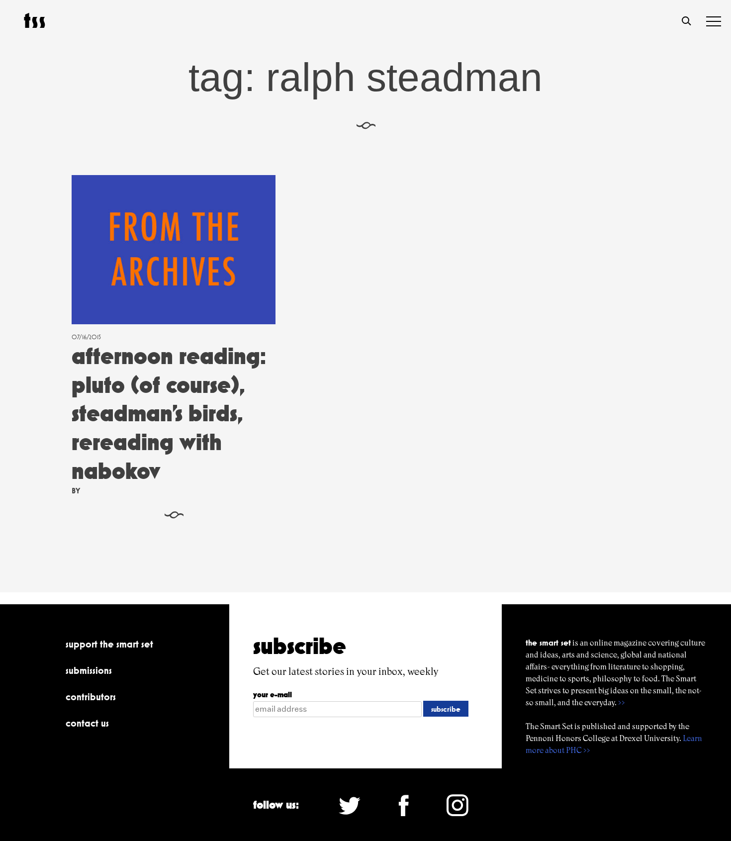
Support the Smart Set (109, 644)
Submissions (89, 670)
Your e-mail (272, 694)
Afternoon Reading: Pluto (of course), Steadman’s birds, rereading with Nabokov (169, 413)
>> (621, 702)
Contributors (91, 696)
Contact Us (87, 723)
